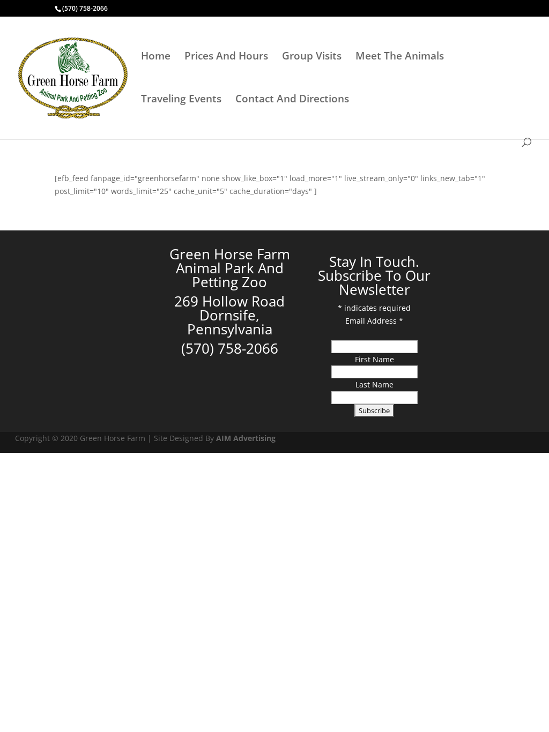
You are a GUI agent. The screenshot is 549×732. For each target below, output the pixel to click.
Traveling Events (181, 100)
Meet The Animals (399, 57)
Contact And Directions (292, 100)
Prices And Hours (226, 57)
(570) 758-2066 (85, 8)
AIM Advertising (246, 438)
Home (155, 57)
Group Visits (312, 57)
